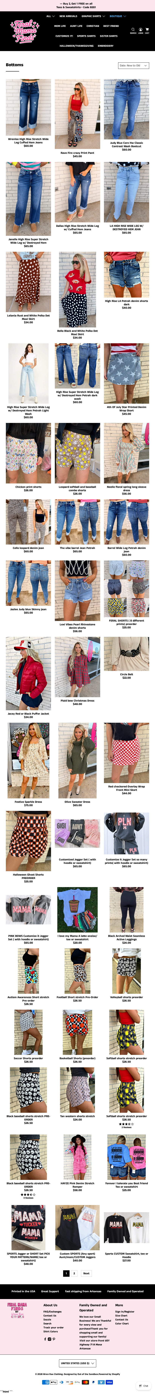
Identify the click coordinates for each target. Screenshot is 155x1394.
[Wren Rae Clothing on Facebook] (45, 1340)
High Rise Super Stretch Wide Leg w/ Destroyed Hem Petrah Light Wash (28, 410)
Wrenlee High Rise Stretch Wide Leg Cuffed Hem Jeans (28, 141)
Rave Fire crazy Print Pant (77, 153)
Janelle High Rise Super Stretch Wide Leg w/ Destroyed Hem (28, 241)
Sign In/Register (124, 1312)
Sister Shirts (109, 36)
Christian (93, 26)
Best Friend (111, 26)
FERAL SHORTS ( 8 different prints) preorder (126, 622)
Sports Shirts (86, 36)
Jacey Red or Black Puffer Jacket (28, 714)
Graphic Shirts (91, 16)
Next (86, 1273)
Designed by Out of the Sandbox (81, 1374)
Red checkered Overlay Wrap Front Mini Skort (126, 788)
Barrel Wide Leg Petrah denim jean (127, 549)
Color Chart (122, 1324)
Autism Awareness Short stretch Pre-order (28, 999)
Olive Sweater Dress (77, 802)
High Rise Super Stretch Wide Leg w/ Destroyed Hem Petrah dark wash (77, 395)
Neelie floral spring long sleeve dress (126, 488)
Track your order (53, 1328)
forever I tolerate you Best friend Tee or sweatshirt (126, 1185)
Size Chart (121, 1316)
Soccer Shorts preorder (28, 1058)
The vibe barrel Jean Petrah (77, 548)
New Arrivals (68, 16)
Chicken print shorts (28, 487)
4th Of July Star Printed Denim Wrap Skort (126, 409)
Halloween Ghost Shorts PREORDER (28, 876)
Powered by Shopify (109, 1374)
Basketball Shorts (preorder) (77, 1058)
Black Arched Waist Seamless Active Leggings (126, 937)
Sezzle (47, 1320)
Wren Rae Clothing (53, 1374)
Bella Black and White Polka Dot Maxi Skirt (77, 332)
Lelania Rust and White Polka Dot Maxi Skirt (28, 317)
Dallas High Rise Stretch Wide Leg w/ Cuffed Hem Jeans (77, 227)
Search (47, 1324)
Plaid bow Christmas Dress (77, 701)
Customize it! (64, 36)
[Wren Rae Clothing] (25, 31)
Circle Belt (126, 674)
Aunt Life (76, 26)
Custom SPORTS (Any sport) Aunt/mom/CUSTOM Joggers (77, 1255)
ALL (48, 16)
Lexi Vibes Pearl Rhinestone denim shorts (77, 626)
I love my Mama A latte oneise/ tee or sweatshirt (77, 937)
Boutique (116, 16)
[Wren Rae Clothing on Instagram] (49, 1340)
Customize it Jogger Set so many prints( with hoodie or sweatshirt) (126, 861)
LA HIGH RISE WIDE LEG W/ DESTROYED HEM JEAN (126, 227)
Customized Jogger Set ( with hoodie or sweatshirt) (77, 861)
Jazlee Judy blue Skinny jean (28, 609)
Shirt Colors (50, 1331)
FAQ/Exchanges (52, 1312)
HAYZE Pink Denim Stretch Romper (77, 1185)
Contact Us (49, 1316)
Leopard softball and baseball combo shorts (77, 488)
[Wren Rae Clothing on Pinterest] (54, 1340)
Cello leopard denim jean (28, 548)
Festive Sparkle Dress (28, 802)
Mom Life (60, 26)
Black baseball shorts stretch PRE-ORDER (28, 1118)
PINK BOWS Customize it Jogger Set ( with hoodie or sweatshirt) (28, 937)
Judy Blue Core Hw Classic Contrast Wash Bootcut (126, 144)
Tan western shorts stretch (77, 1116)
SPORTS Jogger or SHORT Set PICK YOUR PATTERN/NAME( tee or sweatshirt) (28, 1257)
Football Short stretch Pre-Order (77, 997)
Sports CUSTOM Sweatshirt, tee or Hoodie (126, 1255)
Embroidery (105, 46)
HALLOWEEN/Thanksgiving (77, 46)
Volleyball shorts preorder (126, 997)
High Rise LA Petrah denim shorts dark (126, 302)
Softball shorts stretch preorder (126, 1058)
